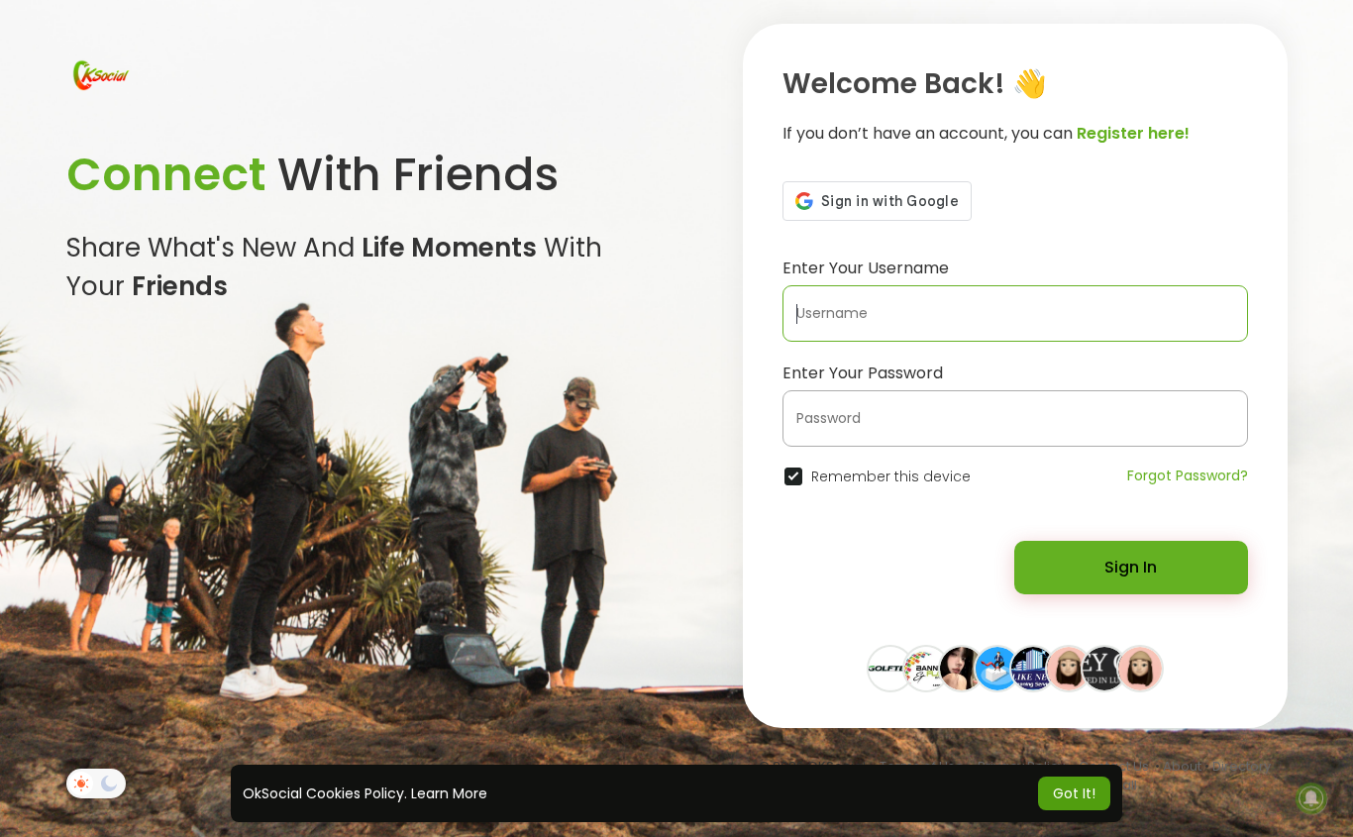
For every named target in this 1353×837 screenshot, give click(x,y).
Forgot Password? (1187, 475)
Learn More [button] (449, 793)
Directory (1241, 766)
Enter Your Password (862, 373)
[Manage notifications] (1311, 798)
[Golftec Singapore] (890, 668)
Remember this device (891, 476)
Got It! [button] (1074, 793)
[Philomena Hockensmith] (1069, 668)
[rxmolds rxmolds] (962, 668)
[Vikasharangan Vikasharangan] (997, 668)
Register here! (1133, 133)
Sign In (1130, 567)
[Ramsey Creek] (1104, 668)
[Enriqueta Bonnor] (1140, 668)
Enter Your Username (865, 268)
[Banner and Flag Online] (926, 668)
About (1182, 766)
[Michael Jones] (1033, 668)
